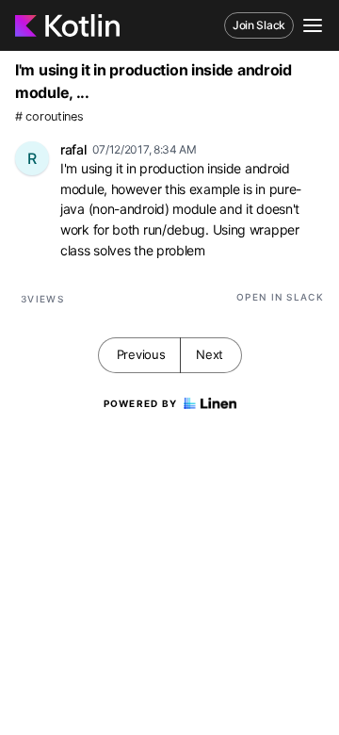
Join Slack (259, 25)
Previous (141, 354)
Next (209, 354)
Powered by (141, 403)
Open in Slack (280, 296)
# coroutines (49, 116)
